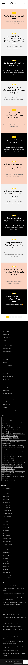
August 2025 (5, 521)
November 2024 (6, 547)
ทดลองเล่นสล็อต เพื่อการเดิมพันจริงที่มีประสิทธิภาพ (13, 626)
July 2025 (5, 524)
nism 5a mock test (7, 454)
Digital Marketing (7, 337)
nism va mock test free (8, 470)
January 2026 (5, 507)
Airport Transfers (7, 420)
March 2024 (5, 569)
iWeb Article (14, 2)
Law (4, 370)
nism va (19, 464)
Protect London (20, 472)
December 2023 (6, 575)
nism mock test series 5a (8, 462)
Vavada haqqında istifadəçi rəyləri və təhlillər (12, 629)
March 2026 (5, 502)
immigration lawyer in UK (8, 447)
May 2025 (5, 530)
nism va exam (18, 466)
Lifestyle (5, 373)
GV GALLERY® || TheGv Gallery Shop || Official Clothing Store (12, 442)
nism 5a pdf (19, 456)
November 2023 (6, 577)
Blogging (5, 331)
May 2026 (5, 496)
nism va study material (8, 472)
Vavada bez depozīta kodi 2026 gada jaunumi (12, 585)
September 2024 (6, 552)
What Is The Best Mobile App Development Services (14, 607)
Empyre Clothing (6, 437)
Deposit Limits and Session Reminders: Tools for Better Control (14, 272)
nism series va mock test (8, 464)
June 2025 (5, 527)
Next (20, 317)
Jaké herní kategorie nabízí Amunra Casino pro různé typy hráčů (14, 193)
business (5, 429)
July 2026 (5, 491)
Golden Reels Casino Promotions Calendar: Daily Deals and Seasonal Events (14, 38)
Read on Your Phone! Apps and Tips (11, 650)
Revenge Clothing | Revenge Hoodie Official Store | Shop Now (13, 477)
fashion (15, 437)
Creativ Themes (18, 663)
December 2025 (6, 510)
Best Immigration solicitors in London (11, 427)
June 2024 (5, 561)
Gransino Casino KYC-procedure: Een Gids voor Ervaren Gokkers (14, 115)
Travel (4, 407)
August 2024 (5, 555)
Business (5, 334)
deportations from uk (18, 433)
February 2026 (6, 505)
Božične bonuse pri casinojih (14, 16)
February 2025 (6, 538)
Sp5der (13, 480)
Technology (5, 404)
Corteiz (12, 431)
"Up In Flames (6, 418)
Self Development (7, 393)
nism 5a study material (8, 460)
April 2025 (5, 533)
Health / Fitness (6, 365)
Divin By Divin (6, 435)
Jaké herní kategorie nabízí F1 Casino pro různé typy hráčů (14, 166)
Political (4, 387)
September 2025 (6, 519)
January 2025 (5, 541)
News (4, 382)
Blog (14, 13)
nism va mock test (7, 468)
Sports (4, 401)
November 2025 (6, 513)
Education (5, 342)
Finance (4, 359)
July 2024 (5, 558)
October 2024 (6, 549)
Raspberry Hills (6, 474)
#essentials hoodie (17, 418)
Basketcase (5, 425)
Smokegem (5, 480)
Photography (6, 384)
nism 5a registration (7, 458)
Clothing (5, 431)
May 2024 (5, 563)
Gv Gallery (5, 439)
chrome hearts (14, 429)
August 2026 (5, 488)
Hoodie (20, 445)
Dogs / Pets (5, 340)
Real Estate (5, 390)
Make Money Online (7, 376)
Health (4, 445)
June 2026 (5, 493)
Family (4, 354)
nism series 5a (21, 462)
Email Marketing (6, 345)
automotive (17, 420)
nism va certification (7, 466)
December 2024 (6, 544)
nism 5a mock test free (8, 456)
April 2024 (5, 566)
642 (16, 317)
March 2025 (5, 535)
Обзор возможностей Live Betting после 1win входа (14, 245)
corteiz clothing (6, 433)
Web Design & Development (9, 410)
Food (4, 362)
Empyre (14, 435)
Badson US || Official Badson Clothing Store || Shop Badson (13, 422)
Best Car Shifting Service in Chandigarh (11, 614)
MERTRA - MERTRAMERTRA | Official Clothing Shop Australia (13, 451)
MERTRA (5, 449)
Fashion (4, 356)
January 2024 (5, 572)
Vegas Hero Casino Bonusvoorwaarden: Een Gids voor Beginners (14, 90)
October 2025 (6, 516)
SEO (4, 396)
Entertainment (6, 348)
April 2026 (5, 499)
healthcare (12, 445)
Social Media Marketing (8, 398)
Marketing (5, 379)
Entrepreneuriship (7, 351)
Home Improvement (7, 368)
